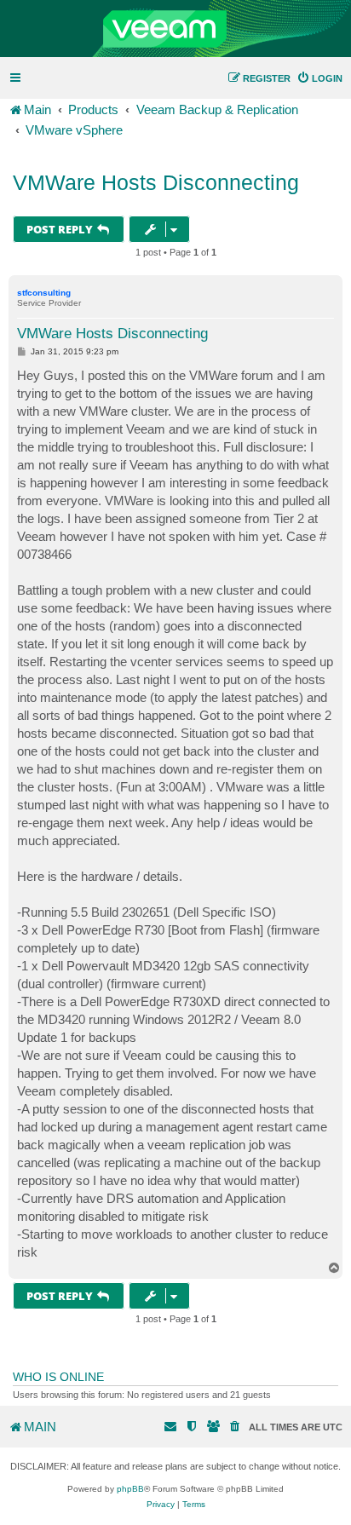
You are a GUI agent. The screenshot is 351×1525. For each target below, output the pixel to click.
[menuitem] (319, 78)
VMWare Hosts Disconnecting (156, 182)
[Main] (175, 29)
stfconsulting (44, 292)
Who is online (58, 1377)
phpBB (130, 1488)
